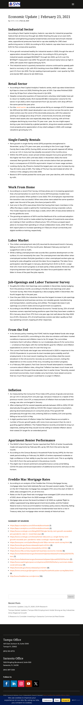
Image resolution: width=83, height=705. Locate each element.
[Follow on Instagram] (21, 683)
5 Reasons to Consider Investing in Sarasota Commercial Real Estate (36, 616)
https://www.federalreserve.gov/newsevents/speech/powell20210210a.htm (40, 559)
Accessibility (57, 695)
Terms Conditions (48, 695)
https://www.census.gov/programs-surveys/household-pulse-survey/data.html (41, 571)
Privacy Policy (66, 695)
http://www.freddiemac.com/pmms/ (24, 576)
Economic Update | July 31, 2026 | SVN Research (27, 607)
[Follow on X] (36, 683)
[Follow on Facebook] (6, 683)
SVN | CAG (15, 21)
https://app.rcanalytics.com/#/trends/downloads (29, 525)
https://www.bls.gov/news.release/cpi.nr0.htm (28, 568)
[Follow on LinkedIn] (14, 683)
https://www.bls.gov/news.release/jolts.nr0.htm (29, 548)
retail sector (21, 107)
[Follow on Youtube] (28, 683)
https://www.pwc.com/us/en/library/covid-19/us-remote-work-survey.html (39, 542)
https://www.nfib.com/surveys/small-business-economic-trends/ (36, 551)
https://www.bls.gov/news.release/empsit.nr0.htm (30, 545)
